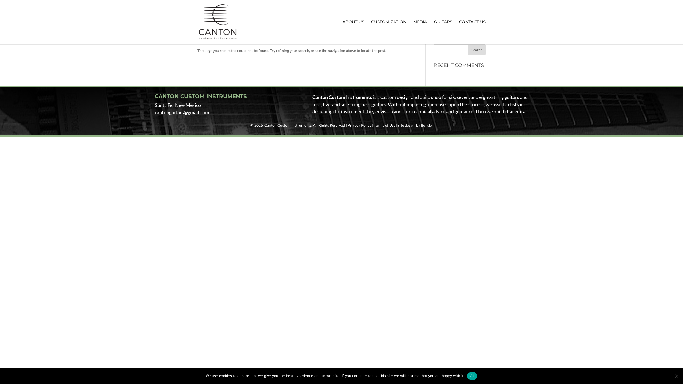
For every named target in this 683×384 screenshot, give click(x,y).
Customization (388, 22)
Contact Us (472, 22)
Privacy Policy (359, 125)
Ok (472, 376)
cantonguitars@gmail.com (182, 112)
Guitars (443, 22)
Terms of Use (384, 125)
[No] (676, 376)
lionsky (427, 125)
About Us (353, 22)
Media (420, 22)
